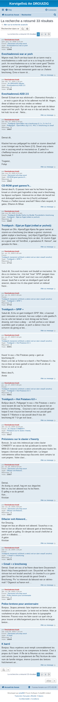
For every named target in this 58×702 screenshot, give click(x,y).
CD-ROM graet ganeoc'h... (17, 177)
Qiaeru (40, 696)
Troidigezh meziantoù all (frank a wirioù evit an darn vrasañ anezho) (27, 257)
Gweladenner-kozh (12, 40)
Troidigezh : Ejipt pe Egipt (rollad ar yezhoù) (23, 217)
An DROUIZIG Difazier (16, 83)
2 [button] (41, 34)
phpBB (21, 693)
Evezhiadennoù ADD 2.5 (16, 85)
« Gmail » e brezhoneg (15, 555)
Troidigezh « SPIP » (14, 259)
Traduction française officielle (25, 696)
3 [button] (45, 34)
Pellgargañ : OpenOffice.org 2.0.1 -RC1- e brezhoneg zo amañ (30, 125)
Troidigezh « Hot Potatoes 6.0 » (19, 343)
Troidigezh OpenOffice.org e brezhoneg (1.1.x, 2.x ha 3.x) (29, 123)
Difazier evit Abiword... (15, 470)
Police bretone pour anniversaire (19, 595)
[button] (49, 34)
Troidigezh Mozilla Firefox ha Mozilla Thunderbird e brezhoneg (31, 215)
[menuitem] (8, 10)
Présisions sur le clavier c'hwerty (19, 431)
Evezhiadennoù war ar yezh (17, 45)
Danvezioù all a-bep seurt (17, 43)
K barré (9, 635)
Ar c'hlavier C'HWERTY (16, 429)
